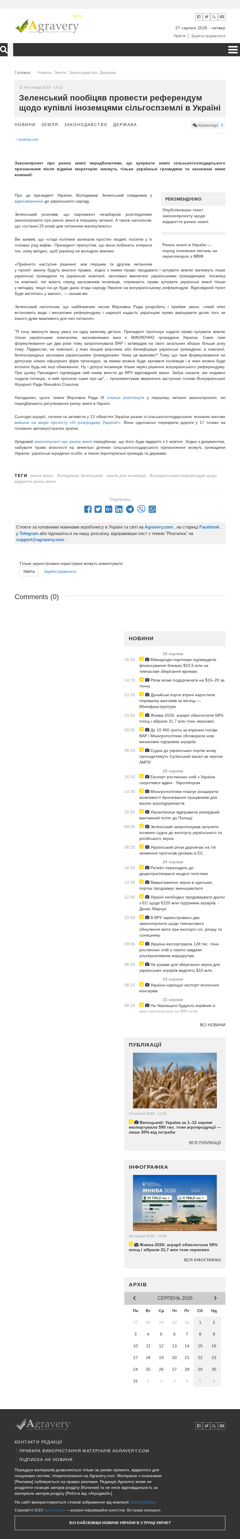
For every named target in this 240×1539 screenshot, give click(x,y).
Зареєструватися (208, 35)
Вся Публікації (205, 1142)
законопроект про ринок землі (63, 441)
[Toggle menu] (233, 49)
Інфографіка (148, 1167)
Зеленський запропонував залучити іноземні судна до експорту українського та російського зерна (180, 832)
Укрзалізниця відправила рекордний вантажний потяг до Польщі (179, 815)
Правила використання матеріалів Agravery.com (84, 1450)
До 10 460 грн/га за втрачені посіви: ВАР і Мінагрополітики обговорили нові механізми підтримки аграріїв (179, 736)
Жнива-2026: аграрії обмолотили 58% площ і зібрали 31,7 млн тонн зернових (181, 718)
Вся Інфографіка (202, 1260)
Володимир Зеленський (79, 475)
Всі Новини (212, 1024)
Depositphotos (143, 1502)
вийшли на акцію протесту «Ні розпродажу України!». (68, 422)
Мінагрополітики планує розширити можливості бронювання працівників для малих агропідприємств (178, 797)
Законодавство (85, 124)
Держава (125, 124)
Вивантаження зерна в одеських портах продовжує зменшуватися (175, 885)
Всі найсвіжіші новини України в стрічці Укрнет (120, 1523)
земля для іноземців (126, 475)
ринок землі (41, 475)
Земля (49, 124)
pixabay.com (28, 139)
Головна (22, 72)
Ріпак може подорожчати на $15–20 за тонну (181, 683)
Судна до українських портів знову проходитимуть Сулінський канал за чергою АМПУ (181, 756)
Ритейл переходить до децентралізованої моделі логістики (173, 870)
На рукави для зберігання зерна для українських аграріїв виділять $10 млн (179, 967)
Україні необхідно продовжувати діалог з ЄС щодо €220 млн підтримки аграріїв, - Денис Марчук (182, 903)
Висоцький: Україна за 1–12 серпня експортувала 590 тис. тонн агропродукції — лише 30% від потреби (175, 1127)
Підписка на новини (46, 1459)
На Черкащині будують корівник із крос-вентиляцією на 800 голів (177, 1008)
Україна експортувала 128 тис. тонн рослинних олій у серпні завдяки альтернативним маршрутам (179, 950)
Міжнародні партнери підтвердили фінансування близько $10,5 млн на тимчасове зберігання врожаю (177, 665)
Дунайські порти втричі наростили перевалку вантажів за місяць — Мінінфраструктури (177, 700)
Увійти (180, 35)
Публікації (145, 1045)
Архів (138, 1284)
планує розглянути (127, 397)
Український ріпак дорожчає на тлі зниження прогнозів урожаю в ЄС (177, 850)
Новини (25, 124)
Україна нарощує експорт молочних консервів (179, 988)
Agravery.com (54, 1510)
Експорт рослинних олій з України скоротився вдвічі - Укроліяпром (177, 779)
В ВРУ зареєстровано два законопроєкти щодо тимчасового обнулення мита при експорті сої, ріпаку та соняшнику (180, 926)
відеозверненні (29, 201)
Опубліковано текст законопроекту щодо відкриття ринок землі (185, 216)
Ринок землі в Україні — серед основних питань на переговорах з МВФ (189, 250)
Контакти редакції (39, 1442)
